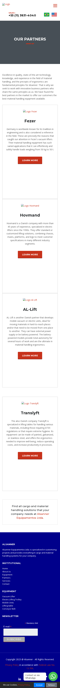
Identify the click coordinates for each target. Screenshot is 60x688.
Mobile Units (8, 602)
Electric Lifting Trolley (12, 599)
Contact (5, 583)
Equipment (7, 574)
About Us (6, 571)
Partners (6, 577)
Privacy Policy (12, 664)
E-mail (7, 626)
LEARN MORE (30, 160)
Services (6, 580)
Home (5, 568)
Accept (39, 685)
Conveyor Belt (8, 608)
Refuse (51, 685)
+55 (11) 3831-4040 (22, 15)
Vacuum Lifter (8, 596)
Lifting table (7, 605)
